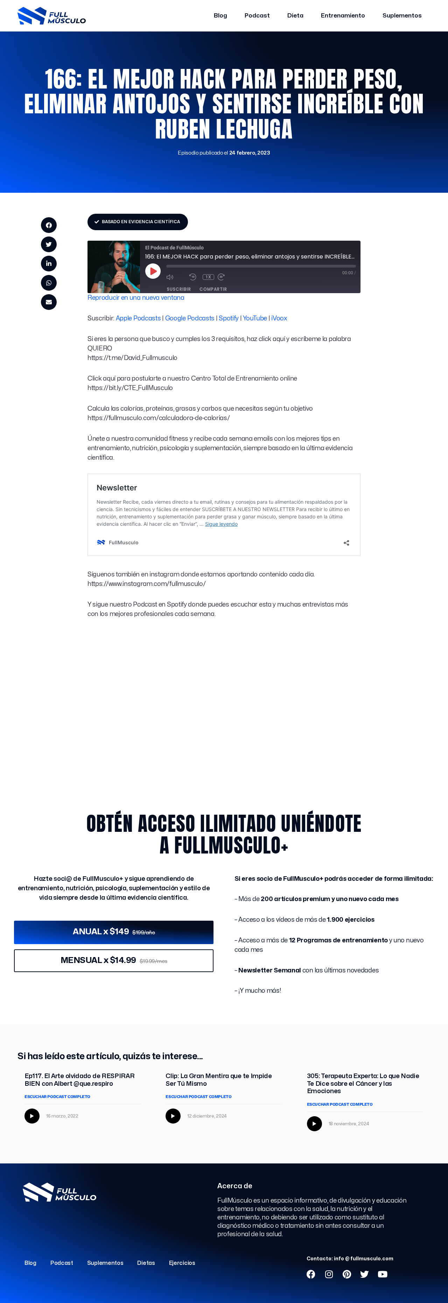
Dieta (295, 16)
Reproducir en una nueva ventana (136, 298)
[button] (49, 225)
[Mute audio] (176, 277)
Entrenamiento (343, 16)
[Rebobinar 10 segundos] (194, 277)
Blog (220, 16)
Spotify (229, 318)
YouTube (255, 318)
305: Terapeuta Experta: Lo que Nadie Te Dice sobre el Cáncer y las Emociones (363, 1083)
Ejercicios (182, 1263)
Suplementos (402, 16)
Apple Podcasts (138, 318)
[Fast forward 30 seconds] (227, 277)
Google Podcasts (190, 318)
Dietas (146, 1263)
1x (208, 277)
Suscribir (179, 289)
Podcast (257, 16)
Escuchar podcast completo (57, 1096)
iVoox (279, 318)
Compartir (213, 289)
